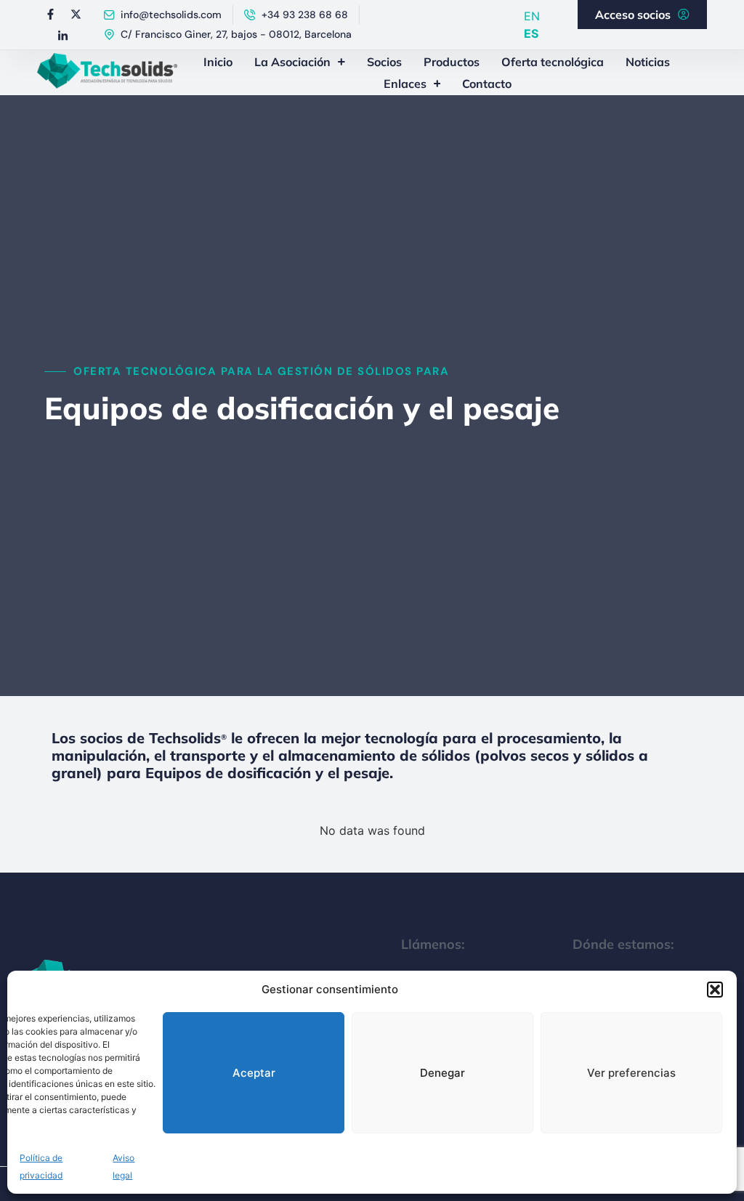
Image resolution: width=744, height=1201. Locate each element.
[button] (715, 989)
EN (532, 16)
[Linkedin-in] (63, 35)
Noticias (648, 61)
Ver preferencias (631, 1073)
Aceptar (253, 1073)
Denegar (442, 1073)
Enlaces (405, 83)
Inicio (217, 61)
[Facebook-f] (50, 14)
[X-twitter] (75, 14)
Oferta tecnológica (552, 61)
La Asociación (292, 61)
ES (531, 33)
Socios (384, 61)
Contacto (487, 83)
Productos (452, 61)
